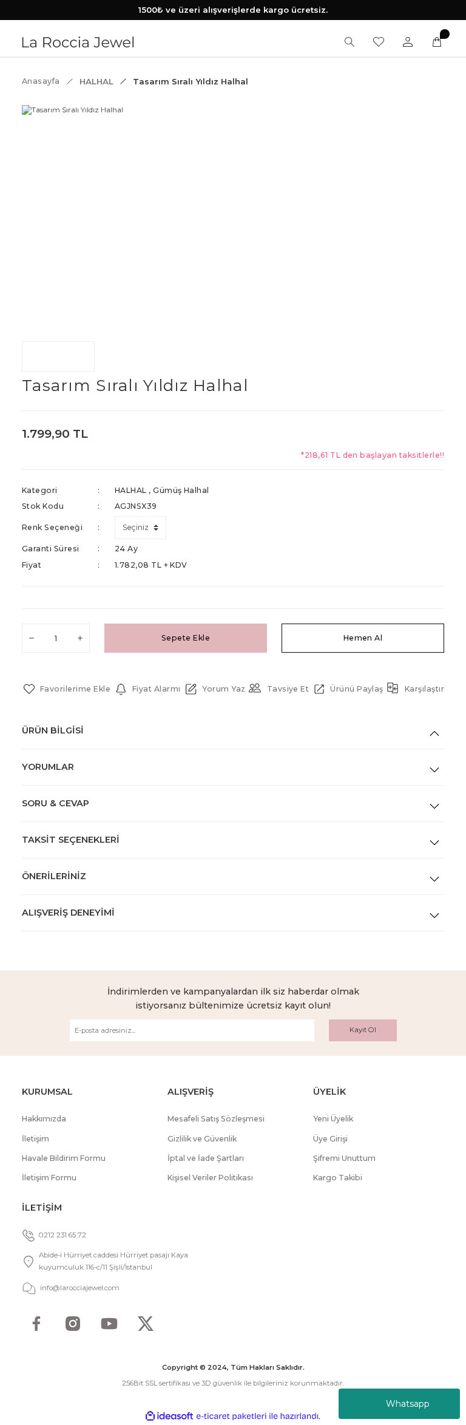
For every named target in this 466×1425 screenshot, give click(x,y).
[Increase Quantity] (80, 638)
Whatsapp (408, 1403)
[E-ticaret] (231, 1416)
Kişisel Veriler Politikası (210, 1177)
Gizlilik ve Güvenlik (202, 1138)
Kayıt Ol (363, 1029)
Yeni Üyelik (333, 1118)
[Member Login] (407, 42)
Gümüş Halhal (181, 490)
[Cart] (437, 42)
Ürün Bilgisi (53, 730)
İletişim (35, 1138)
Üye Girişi (330, 1138)
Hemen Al (363, 637)
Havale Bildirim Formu (64, 1158)
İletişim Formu (49, 1177)
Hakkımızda (44, 1118)
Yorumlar (48, 766)
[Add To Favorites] (66, 689)
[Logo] (78, 41)
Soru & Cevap (55, 803)
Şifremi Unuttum (344, 1158)
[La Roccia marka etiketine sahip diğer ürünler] (58, 356)
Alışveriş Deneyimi (68, 912)
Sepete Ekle (185, 637)
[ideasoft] (169, 1416)
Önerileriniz (54, 876)
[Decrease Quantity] (31, 638)
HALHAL (131, 490)
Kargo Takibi (337, 1177)
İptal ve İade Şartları (205, 1158)
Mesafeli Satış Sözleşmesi (216, 1118)
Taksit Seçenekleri (71, 839)
